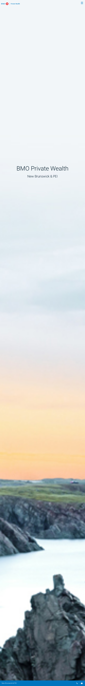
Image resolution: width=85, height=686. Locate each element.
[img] (42, 343)
